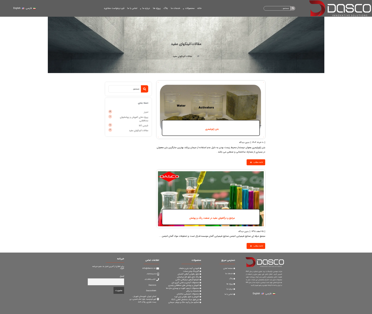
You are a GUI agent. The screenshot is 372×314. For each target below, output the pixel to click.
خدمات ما (175, 8)
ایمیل (122, 276)
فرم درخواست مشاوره (114, 8)
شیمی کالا (143, 125)
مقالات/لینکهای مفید (138, 130)
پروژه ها (157, 8)
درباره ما (146, 8)
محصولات (189, 8)
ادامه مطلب (259, 82)
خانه (199, 8)
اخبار (146, 112)
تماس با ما (132, 8)
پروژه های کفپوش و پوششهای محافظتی (134, 118)
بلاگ (165, 8)
